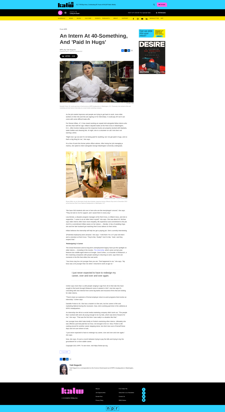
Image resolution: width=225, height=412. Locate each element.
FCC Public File (123, 388)
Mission (98, 388)
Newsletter (154, 18)
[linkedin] (146, 18)
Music (79, 18)
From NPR (63, 29)
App (162, 18)
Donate (162, 4)
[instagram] (137, 18)
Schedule (61, 18)
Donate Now (99, 396)
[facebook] (133, 18)
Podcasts (106, 18)
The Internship (99, 250)
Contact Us (122, 396)
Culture (88, 18)
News (71, 18)
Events (97, 18)
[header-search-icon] (154, 4)
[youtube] (142, 18)
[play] (60, 13)
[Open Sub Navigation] (66, 18)
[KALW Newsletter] (152, 33)
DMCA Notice (122, 400)
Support (125, 18)
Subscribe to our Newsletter (126, 392)
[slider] (68, 13)
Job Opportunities (100, 392)
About (115, 18)
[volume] (65, 13)
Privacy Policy (99, 400)
